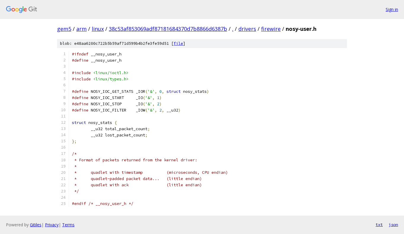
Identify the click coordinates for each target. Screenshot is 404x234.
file (178, 43)
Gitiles (35, 224)
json (393, 224)
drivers (247, 28)
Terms (68, 224)
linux (98, 28)
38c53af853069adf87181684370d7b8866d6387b (168, 28)
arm (81, 28)
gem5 (64, 28)
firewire (271, 28)
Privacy (52, 224)
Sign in (392, 9)
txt (379, 224)
